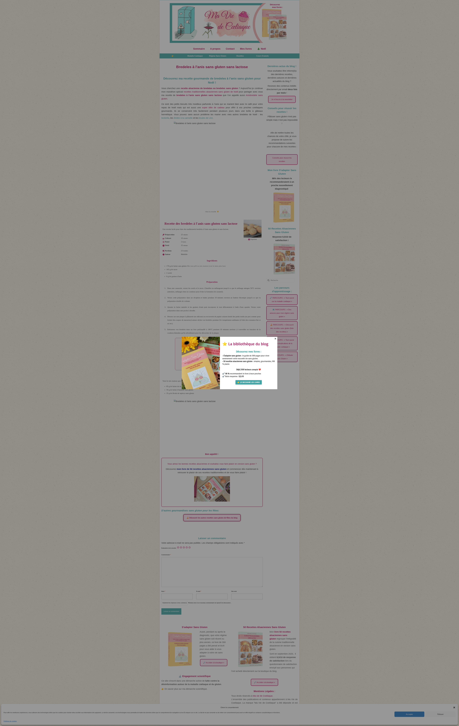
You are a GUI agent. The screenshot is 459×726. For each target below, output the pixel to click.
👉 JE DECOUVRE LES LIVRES (248, 382)
